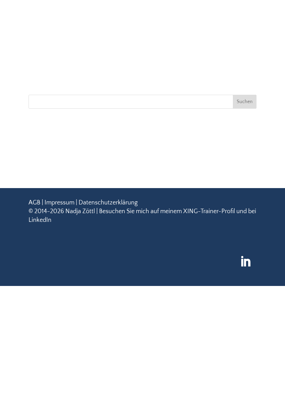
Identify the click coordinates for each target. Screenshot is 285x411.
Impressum (59, 202)
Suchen (245, 101)
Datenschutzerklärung (108, 202)
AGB (34, 202)
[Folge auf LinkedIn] (245, 261)
